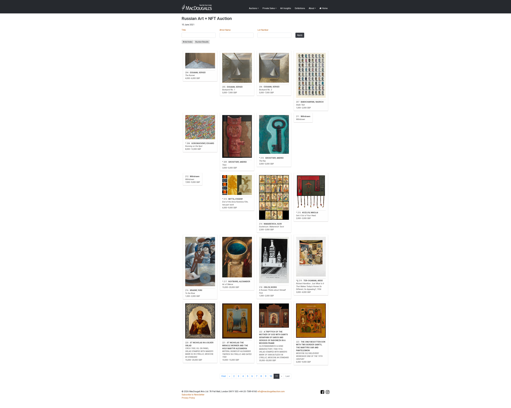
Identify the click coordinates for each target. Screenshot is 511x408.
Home (325, 8)
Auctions (253, 8)
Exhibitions (300, 8)
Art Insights (285, 8)
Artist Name (225, 30)
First (223, 376)
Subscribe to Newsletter (193, 394)
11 (276, 376)
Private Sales (268, 8)
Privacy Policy (188, 398)
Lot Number (262, 30)
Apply (299, 35)
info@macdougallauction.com (271, 391)
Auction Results (202, 42)
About (311, 8)
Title (184, 30)
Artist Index (187, 42)
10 (271, 376)
